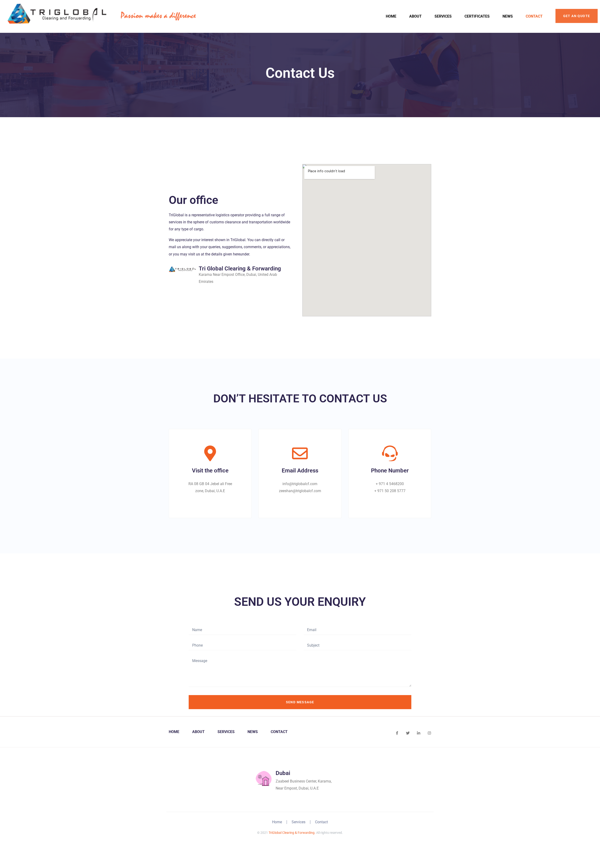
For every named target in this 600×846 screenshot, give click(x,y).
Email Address (300, 470)
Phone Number (390, 470)
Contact (534, 16)
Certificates (477, 16)
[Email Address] (300, 453)
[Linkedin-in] (418, 733)
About (415, 16)
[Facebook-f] (397, 733)
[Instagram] (429, 733)
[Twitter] (408, 733)
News (507, 16)
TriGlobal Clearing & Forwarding (292, 833)
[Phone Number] (390, 453)
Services (443, 16)
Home (391, 16)
